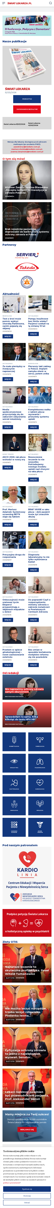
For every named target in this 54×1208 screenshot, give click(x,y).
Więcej (7, 336)
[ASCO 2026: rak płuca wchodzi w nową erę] (14, 442)
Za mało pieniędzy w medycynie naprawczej (14, 368)
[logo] (19, 3)
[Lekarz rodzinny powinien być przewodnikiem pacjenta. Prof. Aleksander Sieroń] (27, 1088)
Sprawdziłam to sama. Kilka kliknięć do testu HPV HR (21, 718)
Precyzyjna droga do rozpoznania (14, 555)
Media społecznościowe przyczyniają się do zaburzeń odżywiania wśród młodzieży (14, 414)
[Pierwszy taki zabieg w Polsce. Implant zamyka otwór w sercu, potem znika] (39, 351)
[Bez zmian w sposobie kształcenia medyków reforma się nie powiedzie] (39, 635)
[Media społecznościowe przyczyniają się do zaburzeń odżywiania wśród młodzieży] (14, 395)
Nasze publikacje (15, 41)
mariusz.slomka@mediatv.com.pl (26, 149)
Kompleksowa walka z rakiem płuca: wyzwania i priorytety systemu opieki (39, 414)
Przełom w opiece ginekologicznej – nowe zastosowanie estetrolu (13, 653)
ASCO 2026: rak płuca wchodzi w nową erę (14, 458)
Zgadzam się (27, 1189)
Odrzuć (27, 1202)
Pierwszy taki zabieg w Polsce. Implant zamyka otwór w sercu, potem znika (39, 370)
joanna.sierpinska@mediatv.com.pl (27, 152)
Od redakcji (11, 673)
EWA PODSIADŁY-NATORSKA (14, 696)
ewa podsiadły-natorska (14, 724)
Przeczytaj (27, 99)
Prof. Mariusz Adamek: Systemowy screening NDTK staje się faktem (14, 513)
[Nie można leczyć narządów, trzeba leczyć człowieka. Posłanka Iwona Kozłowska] (27, 1004)
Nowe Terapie (8, 454)
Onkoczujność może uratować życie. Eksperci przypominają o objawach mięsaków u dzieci (13, 606)
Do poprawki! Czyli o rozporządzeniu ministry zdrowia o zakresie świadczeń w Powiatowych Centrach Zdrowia (39, 606)
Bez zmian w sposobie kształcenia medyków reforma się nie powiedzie (39, 653)
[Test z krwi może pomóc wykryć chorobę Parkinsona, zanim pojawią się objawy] (14, 304)
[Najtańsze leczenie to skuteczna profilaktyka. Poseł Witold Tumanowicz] (27, 963)
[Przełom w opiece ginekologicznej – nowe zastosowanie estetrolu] (14, 635)
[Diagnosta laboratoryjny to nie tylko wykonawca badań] (39, 540)
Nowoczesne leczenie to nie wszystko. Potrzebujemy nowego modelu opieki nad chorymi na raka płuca (38, 464)
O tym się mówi (14, 158)
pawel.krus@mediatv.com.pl (27, 147)
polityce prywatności (11, 1182)
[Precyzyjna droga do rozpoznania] (14, 540)
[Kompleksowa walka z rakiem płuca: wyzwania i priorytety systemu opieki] (39, 395)
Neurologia (7, 316)
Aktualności (11, 293)
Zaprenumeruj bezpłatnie (27, 109)
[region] (27, 1177)
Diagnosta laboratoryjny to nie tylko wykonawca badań (38, 558)
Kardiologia (33, 363)
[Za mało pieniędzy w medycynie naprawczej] (14, 351)
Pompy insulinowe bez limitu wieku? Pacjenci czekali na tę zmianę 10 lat (38, 322)
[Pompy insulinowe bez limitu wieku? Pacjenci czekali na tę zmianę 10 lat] (39, 304)
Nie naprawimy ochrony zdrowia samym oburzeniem (24, 690)
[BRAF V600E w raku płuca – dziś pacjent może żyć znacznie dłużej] (39, 495)
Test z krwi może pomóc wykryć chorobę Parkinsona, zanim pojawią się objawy (13, 324)
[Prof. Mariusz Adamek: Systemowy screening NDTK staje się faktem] (14, 495)
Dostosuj (27, 1196)
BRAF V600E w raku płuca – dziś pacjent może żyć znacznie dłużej (39, 513)
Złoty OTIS (10, 941)
